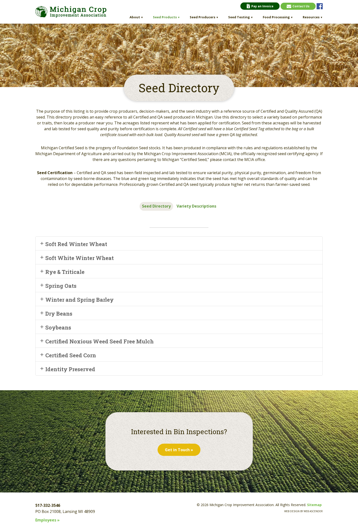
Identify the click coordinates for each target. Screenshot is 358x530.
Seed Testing (240, 17)
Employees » (47, 520)
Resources (313, 17)
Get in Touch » (179, 449)
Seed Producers (204, 17)
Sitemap (314, 504)
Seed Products (166, 17)
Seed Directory (156, 206)
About (136, 17)
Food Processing (278, 17)
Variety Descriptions (196, 206)
